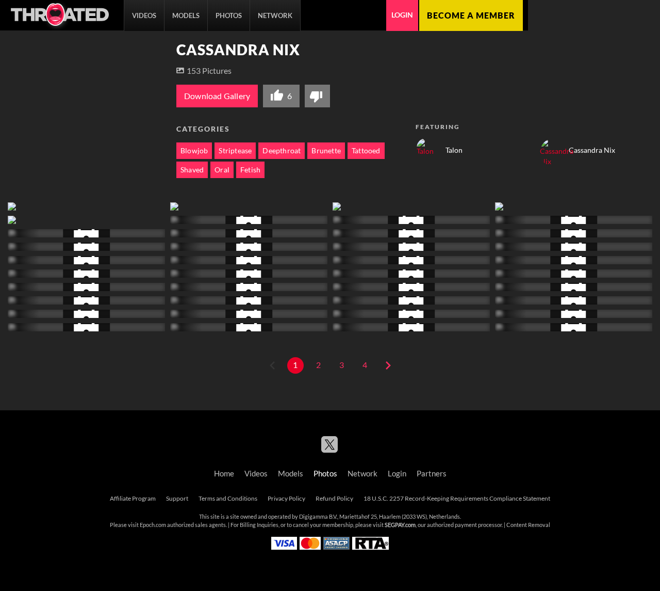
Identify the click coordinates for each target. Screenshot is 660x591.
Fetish (250, 170)
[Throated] (59, 15)
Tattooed (366, 151)
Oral (221, 170)
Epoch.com (153, 525)
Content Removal (528, 525)
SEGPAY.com (400, 525)
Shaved (192, 170)
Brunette (326, 151)
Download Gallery (217, 96)
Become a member (471, 15)
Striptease (235, 151)
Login (402, 15)
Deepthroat (281, 151)
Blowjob (194, 151)
